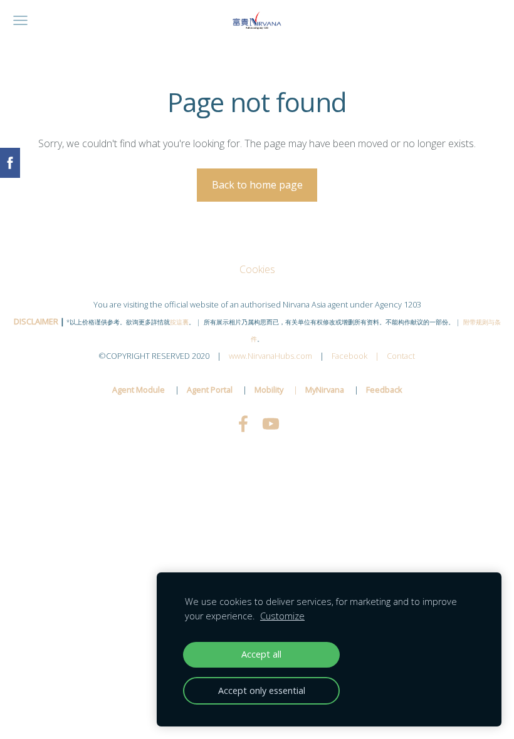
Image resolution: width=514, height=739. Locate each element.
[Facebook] (243, 424)
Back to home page (257, 185)
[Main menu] (20, 20)
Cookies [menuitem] (257, 269)
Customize (282, 616)
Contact (401, 355)
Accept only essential (261, 690)
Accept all (261, 654)
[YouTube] (270, 424)
